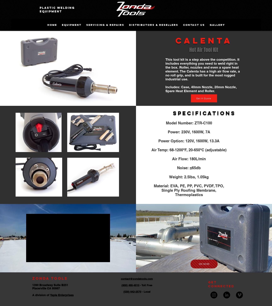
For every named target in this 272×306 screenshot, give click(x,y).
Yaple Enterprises (62, 295)
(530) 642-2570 (132, 291)
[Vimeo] (239, 295)
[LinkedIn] (226, 295)
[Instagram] (213, 295)
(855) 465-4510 (130, 285)
